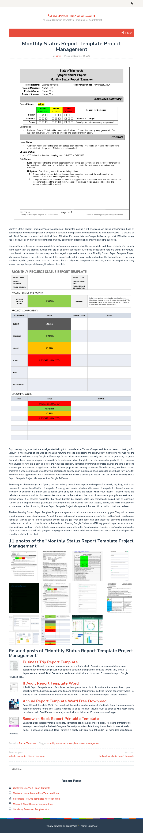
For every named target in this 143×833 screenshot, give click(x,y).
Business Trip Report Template (50, 662)
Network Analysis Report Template (116, 754)
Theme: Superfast (88, 825)
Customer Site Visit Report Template (31, 787)
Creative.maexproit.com (71, 15)
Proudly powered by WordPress (61, 825)
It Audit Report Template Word (51, 683)
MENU (128, 32)
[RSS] (131, 3)
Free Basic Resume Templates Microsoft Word (36, 798)
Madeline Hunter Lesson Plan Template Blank (36, 793)
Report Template (27, 743)
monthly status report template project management (73, 743)
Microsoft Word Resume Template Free (33, 804)
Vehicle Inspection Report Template (26, 754)
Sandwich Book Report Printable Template (61, 718)
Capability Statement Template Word (31, 809)
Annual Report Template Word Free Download (65, 701)
